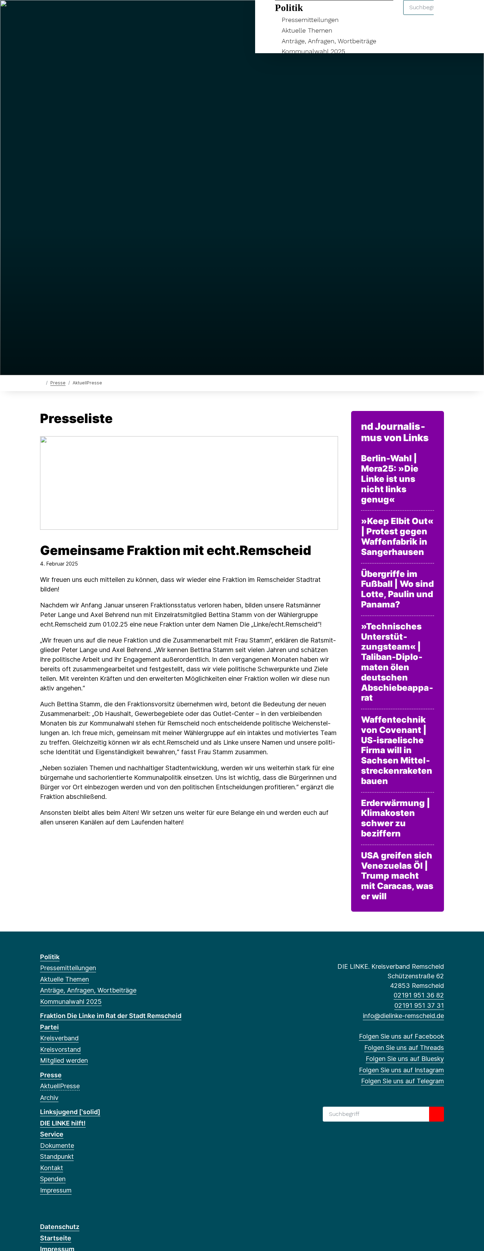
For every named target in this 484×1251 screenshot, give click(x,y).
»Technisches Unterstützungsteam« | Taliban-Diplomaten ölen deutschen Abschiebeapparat (397, 662)
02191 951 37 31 (419, 1005)
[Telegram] (90, 15)
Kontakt (51, 1168)
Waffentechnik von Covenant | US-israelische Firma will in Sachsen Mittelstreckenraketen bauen (396, 750)
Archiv (49, 1097)
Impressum (56, 1190)
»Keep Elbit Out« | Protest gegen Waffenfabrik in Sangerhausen (397, 536)
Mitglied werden (64, 1060)
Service (51, 1134)
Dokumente (57, 1145)
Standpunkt (57, 1156)
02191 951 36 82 (419, 995)
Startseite (55, 1238)
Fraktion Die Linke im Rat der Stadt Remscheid (110, 1015)
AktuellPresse (60, 1086)
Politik (289, 7)
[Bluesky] (67, 15)
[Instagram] (79, 15)
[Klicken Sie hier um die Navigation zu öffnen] (469, 15)
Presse (58, 382)
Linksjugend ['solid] (70, 1112)
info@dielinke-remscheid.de (403, 1015)
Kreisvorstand (60, 1049)
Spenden (53, 1179)
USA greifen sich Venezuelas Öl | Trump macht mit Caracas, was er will (397, 876)
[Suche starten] (436, 1114)
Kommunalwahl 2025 (313, 51)
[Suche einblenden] (448, 15)
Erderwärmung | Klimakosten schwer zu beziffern (395, 818)
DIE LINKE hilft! (63, 1123)
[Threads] (55, 15)
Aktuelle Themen (307, 30)
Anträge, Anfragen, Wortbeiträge (329, 41)
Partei (49, 1027)
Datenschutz (59, 1226)
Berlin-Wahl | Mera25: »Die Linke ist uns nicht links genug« (389, 479)
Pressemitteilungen (310, 19)
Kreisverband (59, 1038)
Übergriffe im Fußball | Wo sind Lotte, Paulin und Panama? (397, 589)
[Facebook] (43, 15)
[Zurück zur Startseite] (41, 382)
